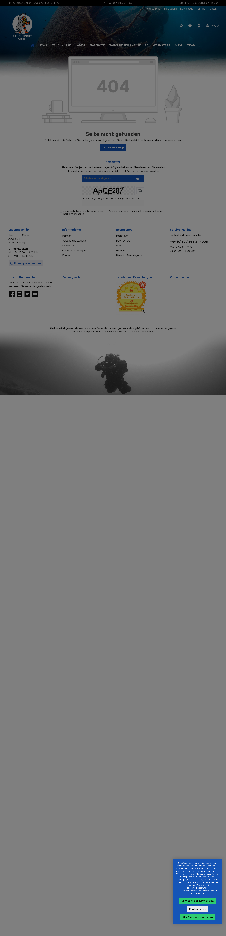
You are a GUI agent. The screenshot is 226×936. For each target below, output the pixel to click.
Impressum (122, 235)
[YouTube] (35, 294)
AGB (140, 211)
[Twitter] (27, 294)
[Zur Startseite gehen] (42, 26)
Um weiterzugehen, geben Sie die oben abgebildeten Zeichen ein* (113, 198)
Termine (200, 8)
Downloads (186, 8)
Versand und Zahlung (74, 240)
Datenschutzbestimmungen (90, 211)
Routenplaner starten (27, 263)
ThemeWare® (146, 331)
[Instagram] (19, 294)
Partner (66, 235)
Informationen (72, 229)
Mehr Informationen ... (197, 893)
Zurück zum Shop (113, 147)
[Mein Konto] (199, 25)
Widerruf (120, 250)
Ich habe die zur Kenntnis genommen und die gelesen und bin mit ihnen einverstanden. (113, 212)
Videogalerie (153, 8)
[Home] (32, 45)
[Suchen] (181, 25)
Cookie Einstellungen (74, 250)
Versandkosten (105, 328)
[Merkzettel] (190, 25)
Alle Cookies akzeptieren (197, 917)
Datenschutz (123, 240)
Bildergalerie (170, 8)
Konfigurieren (197, 909)
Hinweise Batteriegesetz (130, 255)
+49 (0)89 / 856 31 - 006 (120, 3)
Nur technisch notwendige (197, 900)
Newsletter (68, 245)
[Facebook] (11, 294)
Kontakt (213, 8)
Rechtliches (124, 229)
